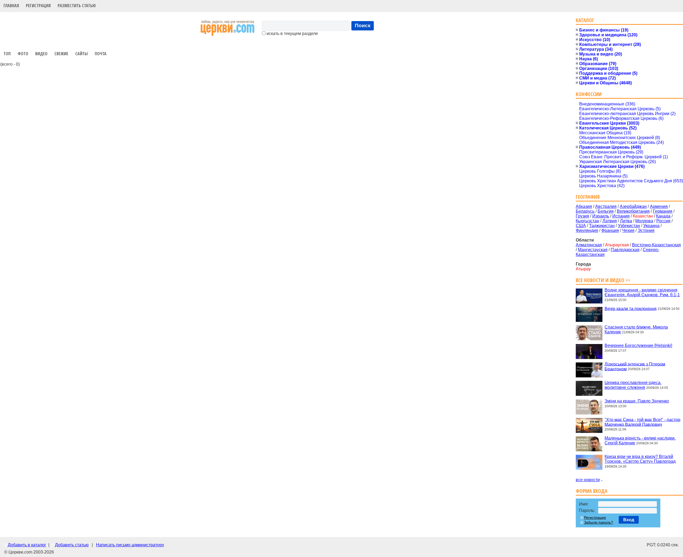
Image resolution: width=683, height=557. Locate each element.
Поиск (363, 25)
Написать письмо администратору (130, 545)
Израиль (600, 216)
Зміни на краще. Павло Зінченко (637, 401)
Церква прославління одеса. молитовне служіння (633, 385)
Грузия (582, 216)
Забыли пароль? (598, 522)
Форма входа (591, 491)
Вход (628, 520)
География (588, 196)
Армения (659, 206)
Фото (23, 54)
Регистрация (38, 6)
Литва (626, 221)
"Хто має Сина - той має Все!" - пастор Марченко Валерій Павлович (642, 421)
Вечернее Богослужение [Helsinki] (638, 345)
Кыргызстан (587, 221)
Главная (11, 6)
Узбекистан (629, 225)
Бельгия (606, 211)
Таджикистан (602, 225)
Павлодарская (625, 249)
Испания (621, 216)
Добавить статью (72, 545)
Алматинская (589, 245)
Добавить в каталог (27, 545)
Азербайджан (633, 206)
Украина (651, 225)
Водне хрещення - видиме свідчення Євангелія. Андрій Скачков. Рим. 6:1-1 (642, 292)
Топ (7, 54)
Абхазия (584, 206)
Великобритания (633, 211)
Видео (41, 54)
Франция (610, 230)
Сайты (81, 54)
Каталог (585, 20)
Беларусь (585, 211)
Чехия (628, 230)
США (581, 225)
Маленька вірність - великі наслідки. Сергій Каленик (640, 440)
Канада (663, 216)
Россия (663, 221)
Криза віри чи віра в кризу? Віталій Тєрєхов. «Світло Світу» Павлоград (640, 459)
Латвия (609, 221)
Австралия (606, 206)
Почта (100, 54)
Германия (662, 211)
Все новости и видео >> (603, 280)
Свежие (61, 54)
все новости (588, 479)
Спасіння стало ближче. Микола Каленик (636, 329)
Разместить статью (77, 6)
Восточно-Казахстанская (656, 245)
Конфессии (589, 94)
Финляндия (587, 230)
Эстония (646, 230)
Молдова (644, 221)
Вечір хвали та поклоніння (631, 308)
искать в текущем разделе (291, 33)
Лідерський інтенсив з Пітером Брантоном (635, 366)
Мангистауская (592, 249)
